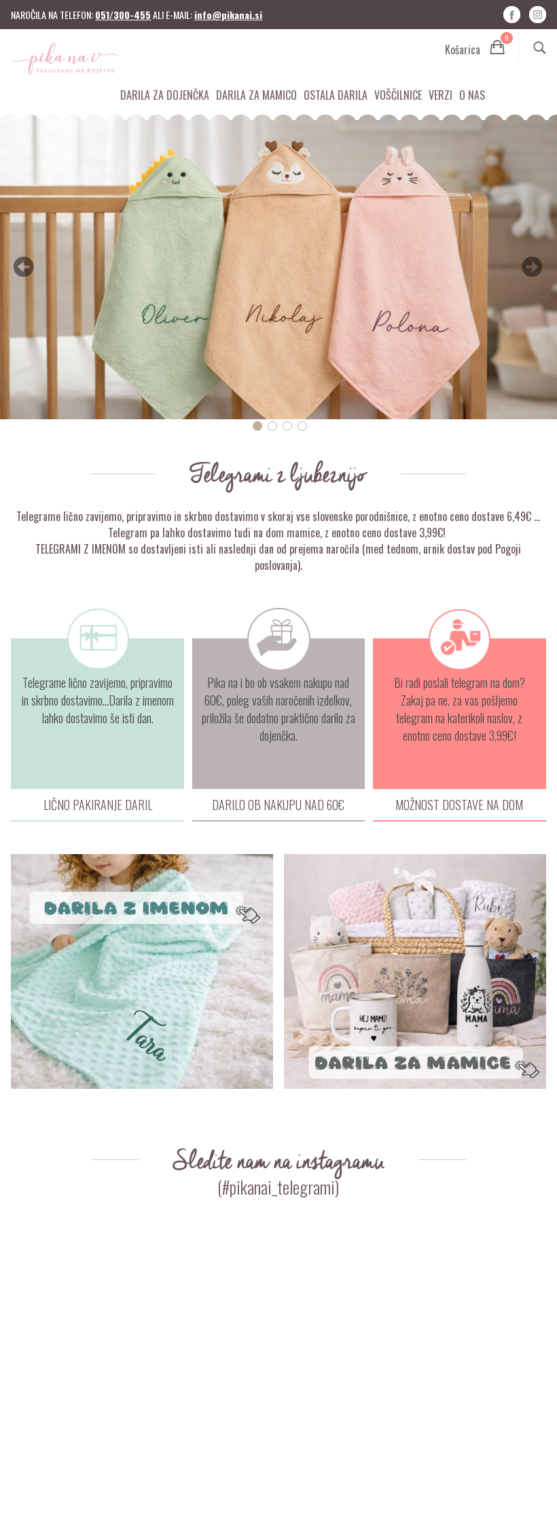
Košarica (475, 47)
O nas (472, 95)
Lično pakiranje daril (97, 804)
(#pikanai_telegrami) (278, 1186)
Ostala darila (335, 95)
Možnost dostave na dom (459, 804)
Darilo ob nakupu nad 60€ (278, 804)
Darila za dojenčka (164, 95)
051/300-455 (123, 14)
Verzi (440, 95)
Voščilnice (398, 95)
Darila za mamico (256, 95)
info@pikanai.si (228, 14)
